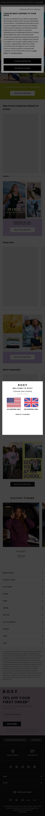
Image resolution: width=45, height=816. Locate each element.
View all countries (22, 414)
